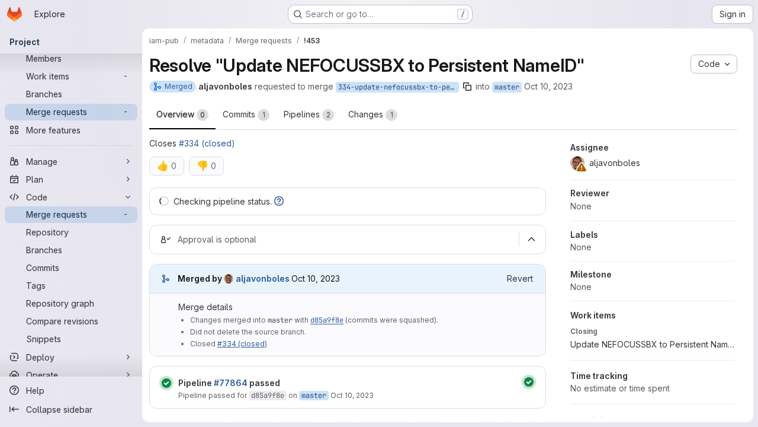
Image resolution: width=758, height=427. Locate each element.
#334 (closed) (207, 143)
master (506, 87)
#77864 (231, 383)
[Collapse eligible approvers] (531, 239)
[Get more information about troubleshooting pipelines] (279, 201)
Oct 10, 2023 (548, 86)
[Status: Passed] (166, 383)
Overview (180, 114)
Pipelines (307, 114)
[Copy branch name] (467, 86)
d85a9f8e (326, 320)
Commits (244, 114)
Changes (370, 114)
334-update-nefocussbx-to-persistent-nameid (398, 87)
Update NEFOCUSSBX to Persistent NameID (652, 344)
